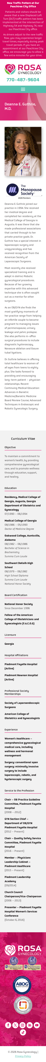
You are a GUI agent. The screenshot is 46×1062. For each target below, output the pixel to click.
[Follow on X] (15, 1025)
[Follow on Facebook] (8, 1025)
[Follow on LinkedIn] (30, 1025)
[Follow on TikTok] (23, 1032)
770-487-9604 (23, 79)
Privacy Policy (23, 1056)
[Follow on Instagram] (22, 1025)
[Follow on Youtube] (37, 1025)
